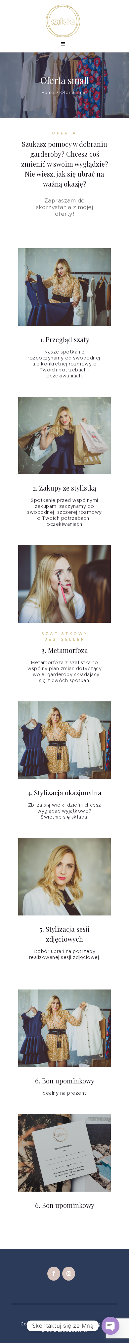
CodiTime (74, 1324)
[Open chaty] (110, 1326)
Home (48, 93)
